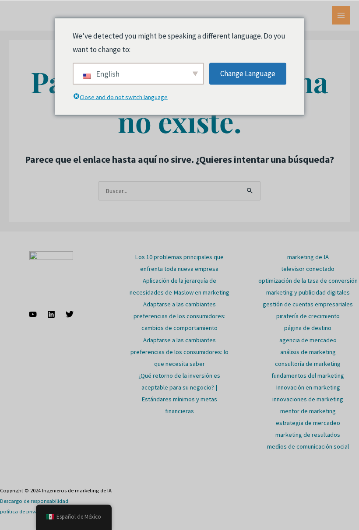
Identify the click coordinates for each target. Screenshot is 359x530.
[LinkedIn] (51, 314)
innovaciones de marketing (307, 399)
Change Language (247, 73)
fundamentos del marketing (307, 375)
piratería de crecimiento (308, 316)
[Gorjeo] (70, 314)
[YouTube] (33, 314)
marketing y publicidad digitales (308, 292)
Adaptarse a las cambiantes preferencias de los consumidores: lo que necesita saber (179, 352)
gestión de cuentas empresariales (308, 304)
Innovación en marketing (308, 387)
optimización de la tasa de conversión (308, 280)
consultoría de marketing (308, 364)
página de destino (307, 328)
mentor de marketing (308, 411)
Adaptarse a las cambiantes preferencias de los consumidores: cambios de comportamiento (179, 316)
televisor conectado (307, 269)
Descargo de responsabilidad (34, 500)
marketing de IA (308, 257)
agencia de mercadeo (308, 340)
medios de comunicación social (308, 446)
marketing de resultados (307, 435)
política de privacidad (25, 511)
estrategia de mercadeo (308, 423)
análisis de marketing (308, 352)
